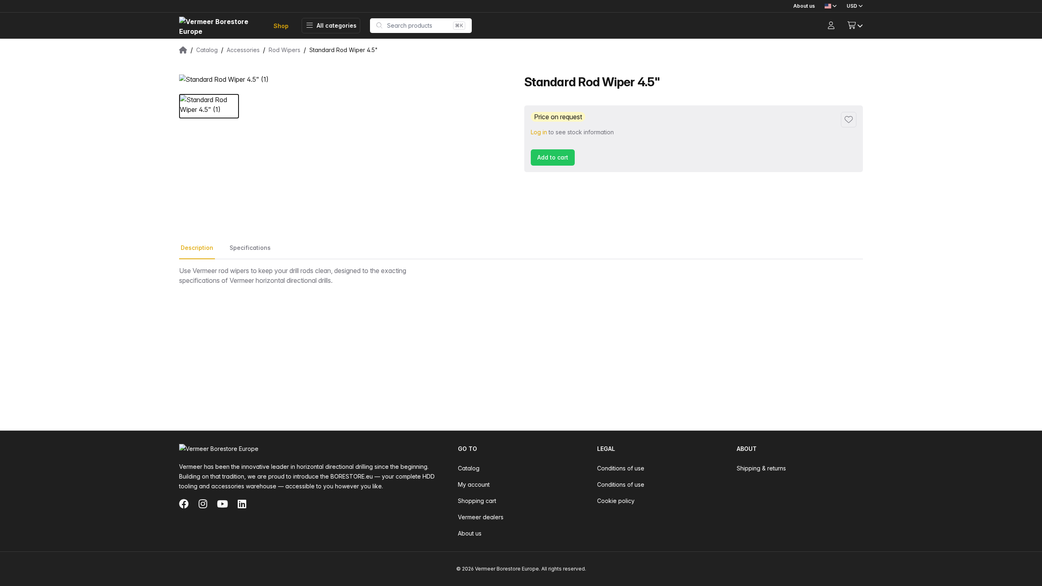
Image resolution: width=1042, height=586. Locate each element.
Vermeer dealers (480, 517)
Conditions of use (620, 468)
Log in (539, 132)
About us (804, 6)
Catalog (468, 468)
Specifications (250, 247)
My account (474, 484)
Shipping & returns (761, 468)
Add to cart (552, 157)
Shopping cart (477, 500)
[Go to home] (219, 26)
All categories (337, 25)
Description (197, 247)
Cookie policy (616, 500)
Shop (281, 25)
